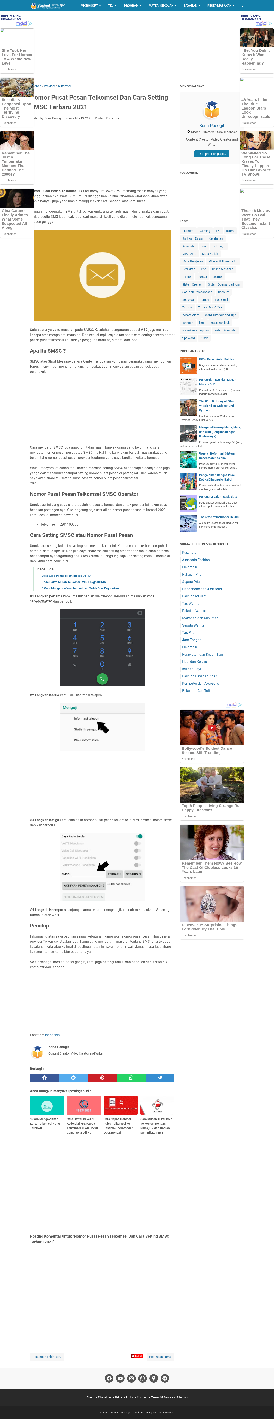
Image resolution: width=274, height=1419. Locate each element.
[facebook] (44, 1078)
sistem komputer (225, 330)
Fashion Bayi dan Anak (199, 676)
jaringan (187, 322)
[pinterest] (102, 1078)
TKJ (111, 5)
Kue (204, 246)
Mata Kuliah (210, 253)
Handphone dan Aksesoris (202, 589)
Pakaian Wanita (194, 611)
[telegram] (160, 1078)
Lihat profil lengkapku (212, 154)
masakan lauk (220, 322)
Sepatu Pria (191, 582)
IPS (218, 231)
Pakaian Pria (191, 574)
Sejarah (218, 276)
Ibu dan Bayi (191, 669)
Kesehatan (216, 238)
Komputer (189, 246)
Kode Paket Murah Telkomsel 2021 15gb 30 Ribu (74, 582)
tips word (188, 338)
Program (131, 5)
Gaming (205, 231)
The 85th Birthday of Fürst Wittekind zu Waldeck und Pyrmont (217, 406)
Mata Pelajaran (192, 261)
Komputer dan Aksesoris (200, 683)
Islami (230, 231)
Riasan (187, 276)
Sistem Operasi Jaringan (224, 284)
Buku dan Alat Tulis (196, 691)
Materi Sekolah (161, 5)
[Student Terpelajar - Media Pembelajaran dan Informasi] (51, 5)
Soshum (223, 292)
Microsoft (89, 5)
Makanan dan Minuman (200, 618)
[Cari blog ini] (241, 5)
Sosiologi (188, 299)
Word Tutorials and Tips (220, 315)
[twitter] (73, 1078)
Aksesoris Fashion (196, 560)
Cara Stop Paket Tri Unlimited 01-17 (66, 576)
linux (202, 322)
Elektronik (189, 567)
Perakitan (188, 269)
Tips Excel (221, 299)
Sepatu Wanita (193, 625)
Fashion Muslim (194, 596)
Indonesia (52, 1035)
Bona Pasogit (212, 125)
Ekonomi (188, 231)
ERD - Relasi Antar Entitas (216, 359)
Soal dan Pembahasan (197, 292)
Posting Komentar (107, 118)
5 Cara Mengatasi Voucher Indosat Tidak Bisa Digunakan (80, 588)
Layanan (190, 5)
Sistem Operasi (192, 284)
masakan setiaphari (195, 330)
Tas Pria (188, 633)
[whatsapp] (131, 1078)
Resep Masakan (219, 5)
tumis (204, 338)
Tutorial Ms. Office (210, 307)
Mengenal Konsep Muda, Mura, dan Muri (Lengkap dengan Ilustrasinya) (220, 432)
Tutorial (187, 307)
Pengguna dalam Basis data (218, 496)
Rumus (202, 276)
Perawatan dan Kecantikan (202, 654)
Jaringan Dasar (192, 238)
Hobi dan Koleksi (195, 662)
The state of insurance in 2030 (219, 517)
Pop (203, 269)
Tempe (204, 299)
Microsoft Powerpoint (222, 261)
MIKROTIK (189, 253)
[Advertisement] (137, 47)
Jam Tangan (191, 640)
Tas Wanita (190, 603)
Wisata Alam (190, 315)
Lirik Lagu (218, 246)
